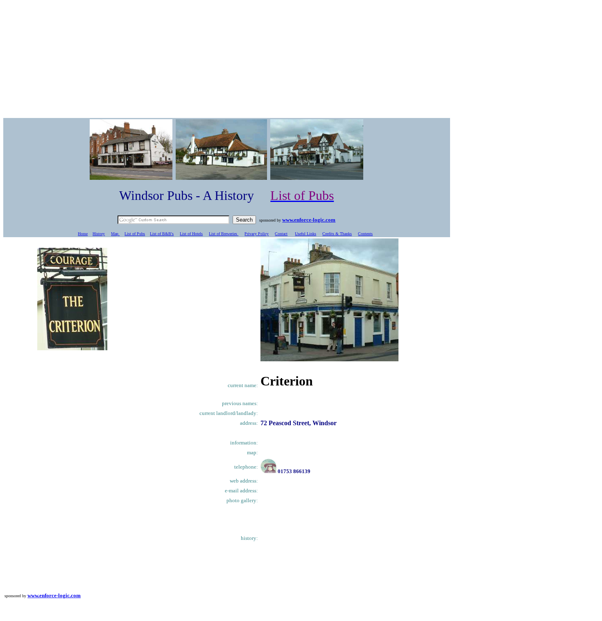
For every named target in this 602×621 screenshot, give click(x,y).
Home (83, 233)
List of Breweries (223, 233)
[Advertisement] (301, 60)
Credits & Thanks (337, 233)
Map (115, 233)
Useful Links (305, 233)
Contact (281, 233)
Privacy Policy (256, 233)
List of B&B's (162, 233)
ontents (367, 233)
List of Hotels (191, 233)
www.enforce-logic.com (308, 220)
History (99, 233)
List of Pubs (134, 233)
